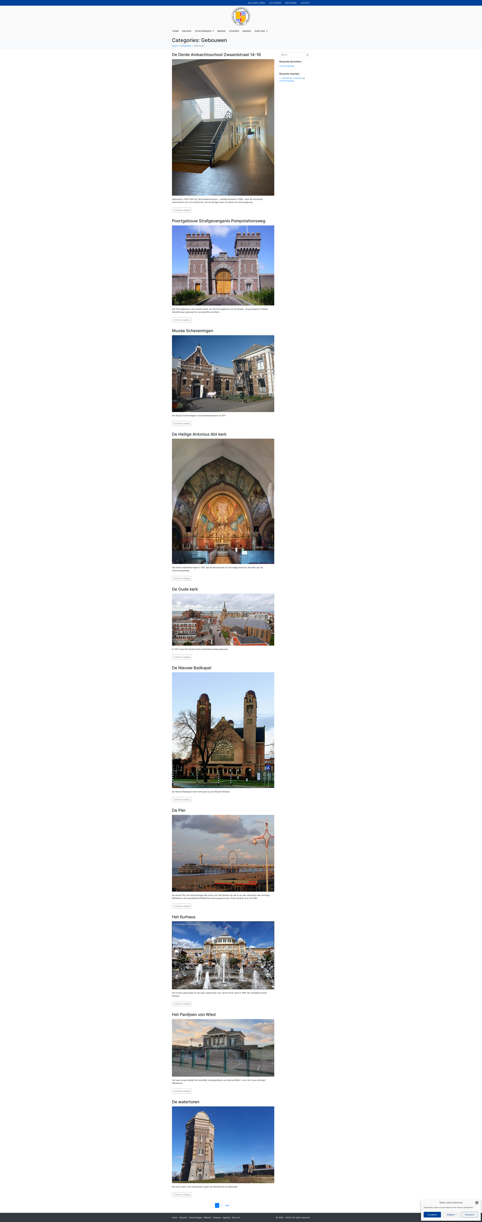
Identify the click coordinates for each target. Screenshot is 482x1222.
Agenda (246, 31)
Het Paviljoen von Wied (194, 1014)
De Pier (179, 810)
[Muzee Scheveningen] (223, 373)
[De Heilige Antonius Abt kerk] (223, 501)
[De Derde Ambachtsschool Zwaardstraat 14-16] (223, 127)
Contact (305, 3)
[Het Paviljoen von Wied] (223, 1047)
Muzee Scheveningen (192, 330)
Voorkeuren (469, 1215)
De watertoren (185, 1101)
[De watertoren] (223, 1144)
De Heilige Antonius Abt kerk (199, 434)
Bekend (221, 31)
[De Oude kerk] (223, 619)
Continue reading (182, 210)
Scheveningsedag (286, 66)
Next (227, 1205)
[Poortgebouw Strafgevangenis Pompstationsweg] (223, 265)
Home (175, 31)
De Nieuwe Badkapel (191, 667)
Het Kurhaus (183, 916)
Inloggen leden (256, 3)
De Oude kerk (185, 589)
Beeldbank (291, 3)
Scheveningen (203, 31)
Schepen (234, 31)
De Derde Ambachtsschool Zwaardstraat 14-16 (216, 54)
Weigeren (451, 1215)
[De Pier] (223, 853)
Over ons (259, 31)
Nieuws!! (186, 31)
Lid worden (275, 3)
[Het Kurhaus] (223, 955)
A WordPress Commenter (292, 78)
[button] (477, 1202)
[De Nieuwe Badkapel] (223, 730)
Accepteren (432, 1215)
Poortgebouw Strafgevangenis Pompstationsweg (218, 220)
